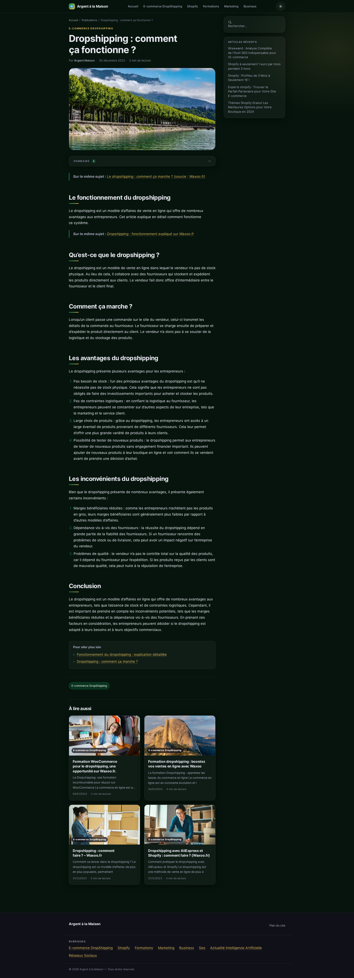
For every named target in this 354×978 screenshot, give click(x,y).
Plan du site (277, 925)
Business (250, 6)
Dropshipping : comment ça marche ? (107, 661)
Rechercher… (237, 26)
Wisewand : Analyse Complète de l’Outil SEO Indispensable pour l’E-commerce (252, 53)
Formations (211, 6)
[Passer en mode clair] (280, 6)
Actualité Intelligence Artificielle (236, 948)
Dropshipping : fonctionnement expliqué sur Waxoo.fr (150, 234)
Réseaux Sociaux (83, 955)
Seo (202, 948)
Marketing (231, 6)
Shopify (192, 6)
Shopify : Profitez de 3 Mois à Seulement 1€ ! (249, 78)
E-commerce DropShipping (162, 6)
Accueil (133, 6)
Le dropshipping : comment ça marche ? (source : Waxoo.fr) (156, 176)
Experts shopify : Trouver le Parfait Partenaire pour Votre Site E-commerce (252, 91)
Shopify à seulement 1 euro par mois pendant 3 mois (254, 66)
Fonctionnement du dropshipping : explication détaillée (122, 654)
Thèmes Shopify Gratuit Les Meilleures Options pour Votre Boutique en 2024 (250, 107)
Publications (89, 20)
